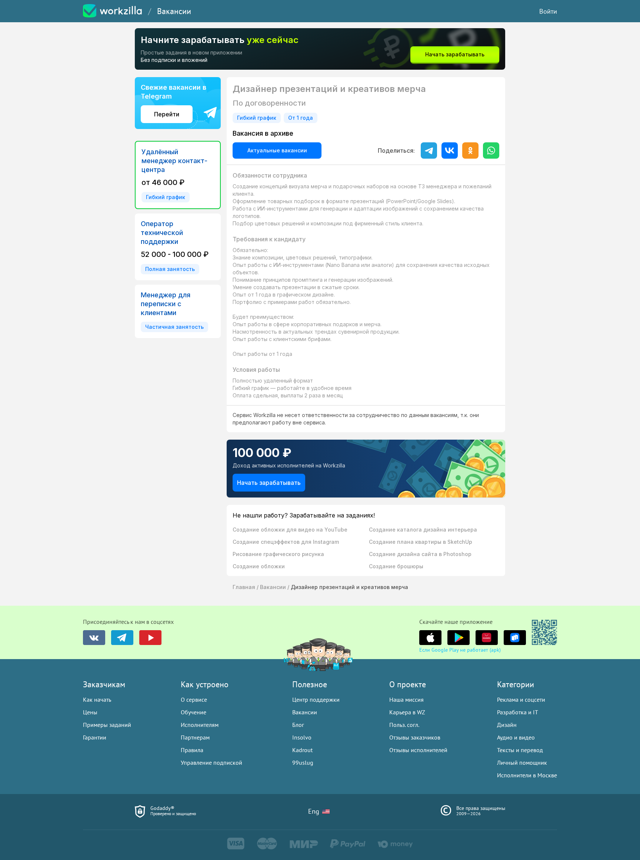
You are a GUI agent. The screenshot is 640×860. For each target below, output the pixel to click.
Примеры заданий (107, 724)
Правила (192, 750)
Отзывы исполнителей (418, 750)
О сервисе (194, 699)
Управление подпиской (211, 762)
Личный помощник (522, 762)
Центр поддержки (316, 699)
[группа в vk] (94, 637)
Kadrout (302, 750)
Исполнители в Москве (527, 775)
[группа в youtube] (150, 637)
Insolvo (301, 737)
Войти (548, 11)
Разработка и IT (517, 712)
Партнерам (195, 737)
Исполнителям (200, 724)
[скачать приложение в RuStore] (515, 637)
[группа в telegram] (122, 637)
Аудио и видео (516, 737)
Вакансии (174, 11)
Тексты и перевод (520, 750)
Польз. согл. (404, 724)
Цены (90, 712)
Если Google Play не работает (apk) (460, 649)
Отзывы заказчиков (414, 737)
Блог (298, 724)
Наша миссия (406, 699)
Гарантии (94, 737)
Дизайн (507, 724)
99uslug (302, 762)
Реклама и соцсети (521, 699)
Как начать (97, 699)
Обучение (193, 712)
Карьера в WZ (407, 712)
